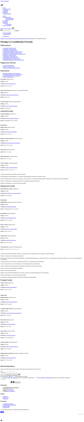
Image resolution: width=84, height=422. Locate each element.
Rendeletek (5, 11)
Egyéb (8, 77)
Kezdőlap (3, 38)
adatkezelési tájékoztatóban (46, 377)
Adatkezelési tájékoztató (8, 403)
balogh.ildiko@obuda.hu (11, 206)
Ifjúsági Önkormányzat (11, 58)
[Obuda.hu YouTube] (3, 412)
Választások (9, 48)
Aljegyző (9, 66)
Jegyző (8, 65)
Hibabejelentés (6, 407)
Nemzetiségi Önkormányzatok (13, 60)
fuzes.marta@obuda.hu (10, 83)
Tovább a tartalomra (5, 1)
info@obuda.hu (11, 391)
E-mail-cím (3, 372)
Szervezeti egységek (26, 38)
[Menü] (2, 5)
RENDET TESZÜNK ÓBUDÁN (6, 28)
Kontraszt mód (17, 382)
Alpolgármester (10, 50)
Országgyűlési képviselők (12, 52)
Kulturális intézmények (11, 73)
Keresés (16, 30)
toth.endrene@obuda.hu (11, 240)
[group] (42, 376)
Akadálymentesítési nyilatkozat (9, 405)
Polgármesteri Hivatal (17, 38)
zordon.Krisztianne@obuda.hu (12, 118)
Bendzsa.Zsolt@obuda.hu (11, 131)
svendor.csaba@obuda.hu (11, 287)
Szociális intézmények (11, 75)
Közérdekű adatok (7, 9)
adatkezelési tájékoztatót (13, 377)
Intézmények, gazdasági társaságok (14, 54)
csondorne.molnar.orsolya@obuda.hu (13, 313)
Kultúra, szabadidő (7, 13)
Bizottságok (9, 55)
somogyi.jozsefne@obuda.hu (12, 346)
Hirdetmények (9, 24)
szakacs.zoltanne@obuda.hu (12, 167)
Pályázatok (5, 12)
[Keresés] (13, 28)
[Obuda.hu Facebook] (1, 412)
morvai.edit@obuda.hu (10, 324)
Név (1, 371)
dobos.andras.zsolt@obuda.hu (12, 94)
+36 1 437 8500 (10, 390)
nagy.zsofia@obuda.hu (10, 335)
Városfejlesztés (10, 56)
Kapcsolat (5, 396)
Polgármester (9, 49)
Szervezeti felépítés (10, 18)
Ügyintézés (5, 10)
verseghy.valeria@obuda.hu (11, 106)
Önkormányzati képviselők (13, 51)
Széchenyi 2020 (6, 406)
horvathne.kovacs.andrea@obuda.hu (13, 193)
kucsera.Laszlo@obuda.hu (11, 229)
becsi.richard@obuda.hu (11, 217)
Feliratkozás (3, 379)
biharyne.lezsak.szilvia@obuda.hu (13, 143)
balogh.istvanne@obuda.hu (11, 301)
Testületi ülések (10, 57)
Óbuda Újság (6, 397)
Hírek (4, 7)
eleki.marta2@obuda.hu (11, 357)
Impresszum (5, 398)
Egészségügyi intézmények (12, 74)
